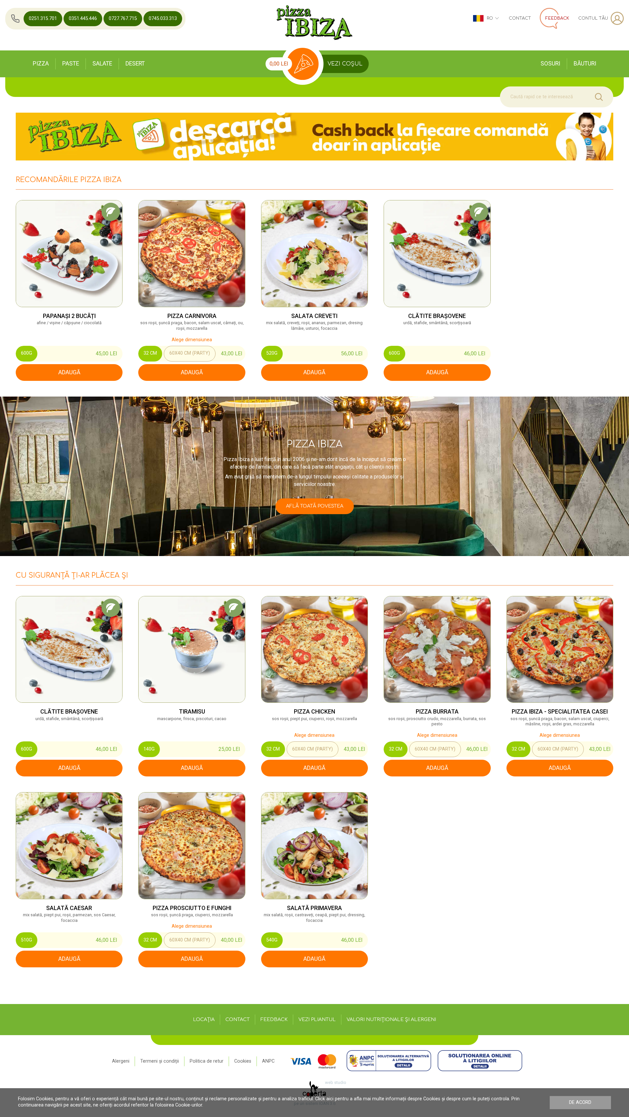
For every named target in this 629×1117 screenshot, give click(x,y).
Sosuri (550, 63)
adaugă (69, 372)
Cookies (242, 1061)
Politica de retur (206, 1061)
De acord (580, 1102)
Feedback (274, 1019)
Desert (135, 63)
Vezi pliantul (317, 1019)
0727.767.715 (123, 18)
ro (490, 18)
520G (271, 353)
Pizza (41, 63)
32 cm (150, 353)
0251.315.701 (43, 18)
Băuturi (585, 63)
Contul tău (593, 18)
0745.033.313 (163, 18)
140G (149, 749)
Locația (204, 1019)
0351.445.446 (83, 18)
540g (271, 940)
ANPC (268, 1061)
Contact (520, 18)
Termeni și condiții (159, 1061)
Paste (70, 63)
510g (26, 940)
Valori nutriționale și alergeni (391, 1019)
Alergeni (120, 1061)
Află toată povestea (314, 506)
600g (26, 353)
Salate (102, 63)
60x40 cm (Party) (189, 353)
